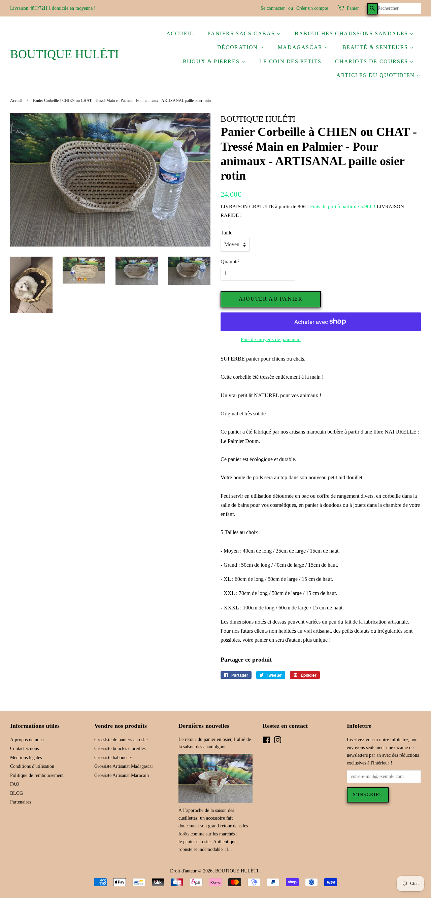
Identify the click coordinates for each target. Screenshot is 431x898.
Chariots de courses (372, 61)
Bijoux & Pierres (212, 61)
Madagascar (301, 47)
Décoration (238, 47)
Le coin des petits (290, 61)
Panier (353, 8)
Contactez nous (24, 748)
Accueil (180, 33)
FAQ (14, 784)
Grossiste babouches (113, 757)
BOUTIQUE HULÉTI (64, 54)
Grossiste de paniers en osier (121, 739)
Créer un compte (312, 8)
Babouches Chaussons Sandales (352, 33)
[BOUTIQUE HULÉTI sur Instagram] (277, 741)
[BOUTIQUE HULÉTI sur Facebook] (266, 741)
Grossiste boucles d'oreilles (119, 748)
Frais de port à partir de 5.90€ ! (342, 206)
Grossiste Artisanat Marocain (121, 775)
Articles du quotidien (376, 75)
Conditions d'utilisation (32, 766)
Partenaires (20, 802)
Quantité (230, 261)
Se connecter (273, 8)
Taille (226, 232)
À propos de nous (26, 739)
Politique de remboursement (37, 775)
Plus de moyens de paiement (271, 339)
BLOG (16, 793)
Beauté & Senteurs (376, 47)
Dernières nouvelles (203, 725)
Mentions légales (26, 757)
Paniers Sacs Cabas (241, 33)
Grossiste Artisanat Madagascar (123, 766)
